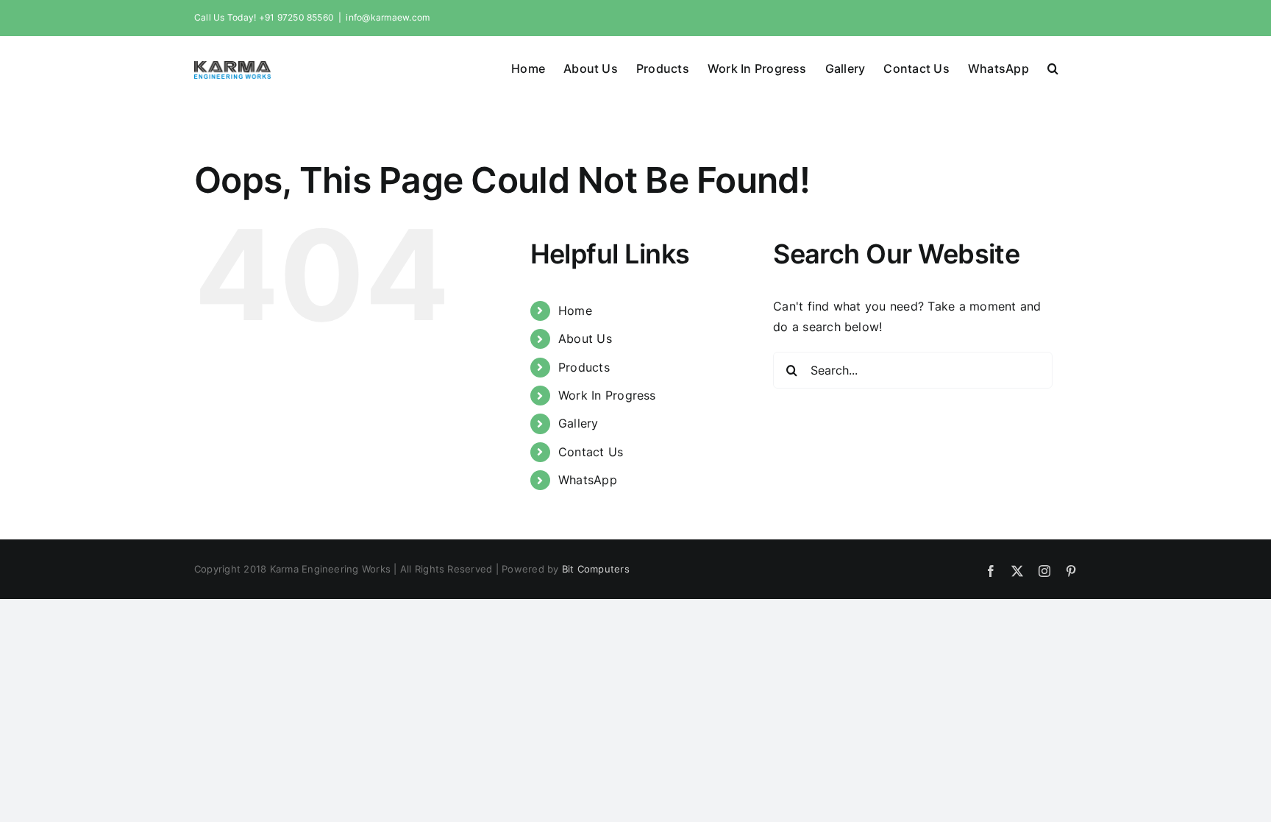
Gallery (578, 423)
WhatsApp (587, 479)
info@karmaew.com (388, 17)
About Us (585, 338)
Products (584, 367)
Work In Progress (607, 395)
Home (575, 310)
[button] (1052, 67)
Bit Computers (596, 569)
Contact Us (590, 451)
